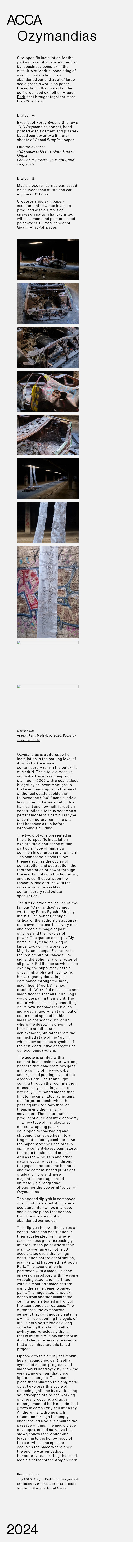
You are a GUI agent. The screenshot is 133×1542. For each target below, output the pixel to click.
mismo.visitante (28, 740)
